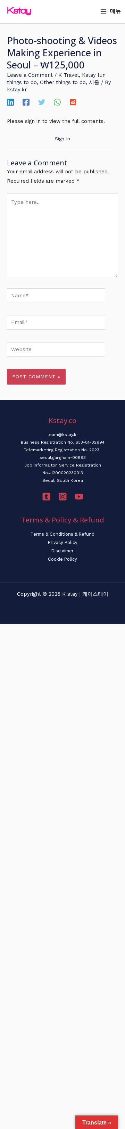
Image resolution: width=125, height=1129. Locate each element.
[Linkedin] (10, 102)
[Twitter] (41, 102)
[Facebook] (26, 102)
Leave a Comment (30, 75)
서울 (94, 82)
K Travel (68, 75)
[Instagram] (62, 496)
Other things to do (63, 82)
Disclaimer (62, 550)
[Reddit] (72, 102)
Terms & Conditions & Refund (62, 534)
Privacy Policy (62, 542)
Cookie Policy (62, 559)
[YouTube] (79, 496)
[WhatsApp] (57, 102)
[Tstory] (46, 496)
